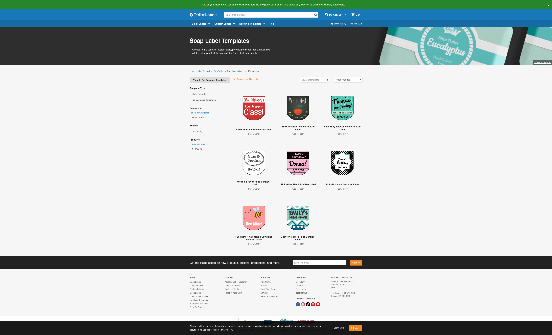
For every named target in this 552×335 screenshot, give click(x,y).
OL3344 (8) (197, 149)
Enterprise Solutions (199, 303)
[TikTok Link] (308, 303)
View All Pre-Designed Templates (209, 80)
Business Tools (232, 289)
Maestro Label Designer (236, 281)
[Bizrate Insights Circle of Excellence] (292, 318)
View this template (542, 62)
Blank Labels (199, 23)
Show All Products (198, 144)
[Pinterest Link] (313, 303)
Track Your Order (268, 289)
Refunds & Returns (269, 296)
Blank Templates (199, 93)
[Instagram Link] (303, 303)
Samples (264, 292)
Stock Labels (195, 292)
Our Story (300, 281)
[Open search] (315, 15)
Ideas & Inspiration (233, 292)
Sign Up (356, 262)
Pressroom (301, 289)
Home (192, 71)
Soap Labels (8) (199, 117)
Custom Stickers (197, 289)
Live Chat (338, 24)
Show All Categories (199, 112)
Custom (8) (197, 131)
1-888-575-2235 (355, 23)
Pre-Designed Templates (225, 71)
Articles (263, 285)
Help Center (265, 281)
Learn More (339, 327)
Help (272, 23)
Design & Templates (250, 23)
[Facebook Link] (298, 303)
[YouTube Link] (318, 303)
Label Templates (204, 71)
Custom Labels (222, 23)
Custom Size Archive (199, 296)
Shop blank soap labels (245, 53)
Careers (299, 285)
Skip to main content (10, 2)
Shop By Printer (197, 307)
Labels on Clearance (199, 299)
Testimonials (301, 292)
